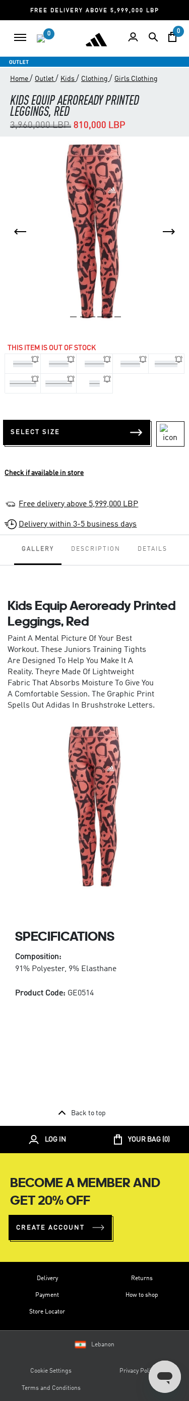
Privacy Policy (137, 1371)
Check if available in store (44, 472)
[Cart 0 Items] (172, 37)
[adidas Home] (96, 39)
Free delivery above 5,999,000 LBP (78, 504)
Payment (47, 1295)
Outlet (45, 78)
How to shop (141, 1295)
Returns (142, 1279)
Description (95, 549)
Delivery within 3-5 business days (78, 524)
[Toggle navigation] (20, 37)
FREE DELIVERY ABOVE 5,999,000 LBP (94, 11)
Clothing (95, 78)
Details (152, 549)
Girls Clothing (136, 78)
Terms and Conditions (51, 1388)
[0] (41, 38)
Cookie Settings (51, 1371)
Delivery (47, 1279)
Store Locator (47, 1312)
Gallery (38, 549)
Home (20, 78)
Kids (68, 78)
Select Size (35, 432)
